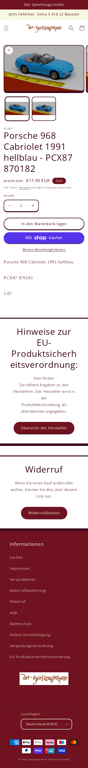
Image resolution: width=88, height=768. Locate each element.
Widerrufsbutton (44, 512)
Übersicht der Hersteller (44, 427)
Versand (24, 187)
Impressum (20, 568)
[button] (6, 28)
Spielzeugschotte (37, 759)
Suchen (16, 557)
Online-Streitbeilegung (30, 634)
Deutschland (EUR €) (41, 724)
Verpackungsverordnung (31, 645)
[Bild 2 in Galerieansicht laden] (44, 109)
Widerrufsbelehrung (28, 590)
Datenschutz (21, 623)
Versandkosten (23, 579)
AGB (13, 612)
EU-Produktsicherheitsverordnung (40, 656)
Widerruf (18, 601)
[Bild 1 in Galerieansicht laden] (17, 109)
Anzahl (9, 195)
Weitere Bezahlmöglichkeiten (44, 249)
